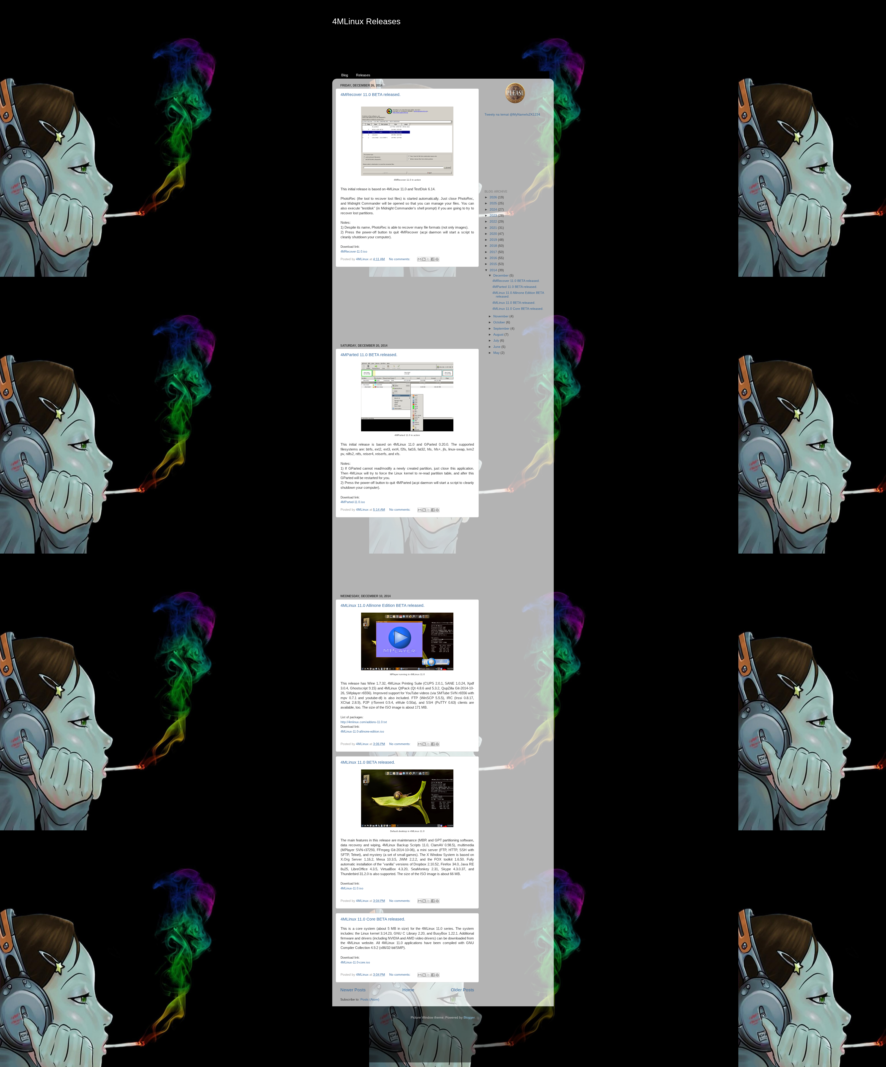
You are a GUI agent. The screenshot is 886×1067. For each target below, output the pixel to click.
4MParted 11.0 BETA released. (369, 354)
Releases (363, 75)
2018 (494, 245)
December (501, 275)
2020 (494, 233)
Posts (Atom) (369, 999)
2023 (494, 215)
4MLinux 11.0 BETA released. (368, 762)
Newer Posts (353, 989)
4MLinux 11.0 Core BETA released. (373, 919)
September (501, 328)
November (501, 316)
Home (408, 989)
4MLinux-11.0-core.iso (355, 962)
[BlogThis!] (424, 259)
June (497, 347)
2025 (494, 203)
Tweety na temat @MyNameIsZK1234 (512, 114)
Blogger (469, 1017)
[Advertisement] (443, 44)
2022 (494, 221)
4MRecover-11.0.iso (354, 251)
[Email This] (419, 259)
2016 (494, 258)
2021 (494, 227)
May (496, 353)
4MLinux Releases (366, 21)
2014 (494, 270)
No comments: (400, 259)
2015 (494, 264)
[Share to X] (428, 259)
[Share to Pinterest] (437, 259)
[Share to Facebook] (432, 259)
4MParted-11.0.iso (353, 502)
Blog (344, 75)
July (496, 340)
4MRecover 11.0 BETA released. (371, 94)
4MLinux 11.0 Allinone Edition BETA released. (383, 605)
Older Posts (462, 989)
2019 (494, 239)
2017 (494, 252)
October (499, 322)
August (498, 334)
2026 (494, 197)
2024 (494, 209)
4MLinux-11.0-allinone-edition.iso (362, 731)
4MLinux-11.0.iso (352, 888)
